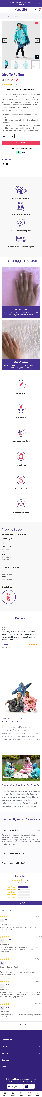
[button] (6, 85)
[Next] (37, 40)
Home (4, 16)
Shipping (15, 89)
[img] (4, 916)
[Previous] (4, 40)
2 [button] (20, 1025)
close (38, 3)
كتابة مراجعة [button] (21, 902)
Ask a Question (7, 159)
